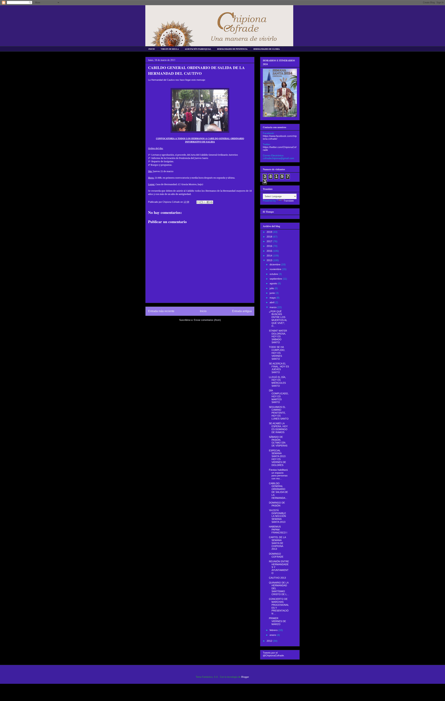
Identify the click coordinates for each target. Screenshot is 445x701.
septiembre (276, 278)
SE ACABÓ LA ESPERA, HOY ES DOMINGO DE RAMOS (278, 427)
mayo (273, 297)
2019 (270, 232)
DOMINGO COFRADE (276, 555)
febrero (274, 630)
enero (273, 635)
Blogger (245, 677)
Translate (289, 200)
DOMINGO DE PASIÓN (277, 504)
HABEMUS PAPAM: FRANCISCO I (278, 529)
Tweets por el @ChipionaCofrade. (274, 654)
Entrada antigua (242, 311)
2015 (270, 250)
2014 (270, 255)
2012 (270, 640)
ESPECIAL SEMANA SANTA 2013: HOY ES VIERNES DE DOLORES (277, 457)
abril (272, 302)
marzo (273, 307)
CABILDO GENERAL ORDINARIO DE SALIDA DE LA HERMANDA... (278, 490)
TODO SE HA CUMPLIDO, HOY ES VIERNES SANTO (277, 353)
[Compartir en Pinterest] (211, 202)
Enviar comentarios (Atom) (207, 320)
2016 (270, 246)
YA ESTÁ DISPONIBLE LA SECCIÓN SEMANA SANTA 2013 (277, 516)
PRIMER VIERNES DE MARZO (277, 621)
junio (273, 293)
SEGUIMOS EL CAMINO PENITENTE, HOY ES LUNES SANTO (279, 413)
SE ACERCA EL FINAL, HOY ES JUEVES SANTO (279, 368)
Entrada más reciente (161, 311)
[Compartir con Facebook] (208, 202)
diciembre (275, 264)
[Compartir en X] (205, 202)
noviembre (276, 269)
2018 (270, 236)
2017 (270, 241)
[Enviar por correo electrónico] (198, 202)
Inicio (203, 311)
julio (272, 288)
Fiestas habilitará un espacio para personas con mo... (278, 474)
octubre (274, 274)
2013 (270, 260)
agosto (274, 283)
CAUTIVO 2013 (277, 577)
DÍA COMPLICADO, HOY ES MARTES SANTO (279, 396)
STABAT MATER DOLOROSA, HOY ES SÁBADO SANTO (278, 336)
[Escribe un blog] (201, 202)
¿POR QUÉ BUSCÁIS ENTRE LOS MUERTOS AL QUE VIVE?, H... (278, 318)
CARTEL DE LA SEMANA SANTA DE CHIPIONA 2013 (277, 543)
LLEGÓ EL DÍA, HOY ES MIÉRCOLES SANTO (277, 381)
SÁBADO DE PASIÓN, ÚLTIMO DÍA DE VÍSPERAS (278, 441)
